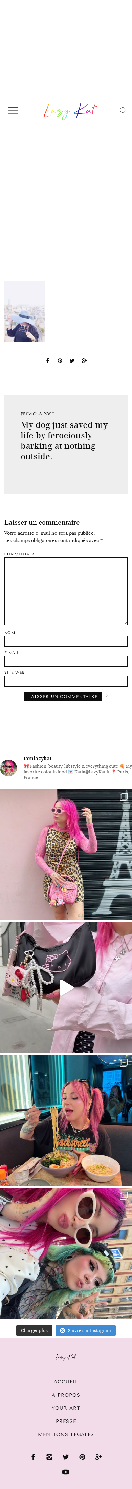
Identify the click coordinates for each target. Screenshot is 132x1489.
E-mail (12, 653)
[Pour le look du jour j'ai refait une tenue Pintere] (66, 987)
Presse (66, 1421)
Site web (14, 672)
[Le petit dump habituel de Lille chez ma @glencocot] (66, 1253)
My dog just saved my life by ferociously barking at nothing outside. (64, 441)
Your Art (66, 1408)
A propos (66, 1395)
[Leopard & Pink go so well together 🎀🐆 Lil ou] (66, 854)
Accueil (66, 1382)
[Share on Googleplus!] (84, 362)
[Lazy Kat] (70, 111)
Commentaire (22, 554)
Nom (9, 633)
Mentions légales (66, 1434)
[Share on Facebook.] (47, 362)
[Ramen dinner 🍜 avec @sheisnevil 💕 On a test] (66, 1120)
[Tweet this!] (72, 362)
